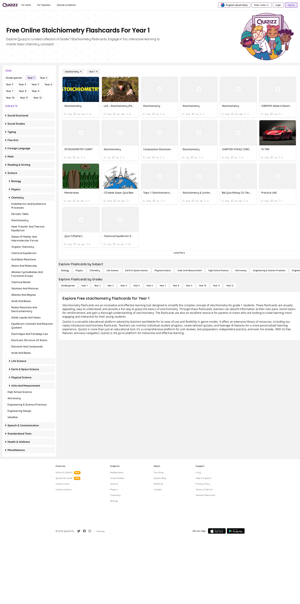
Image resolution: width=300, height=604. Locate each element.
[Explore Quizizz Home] (10, 5)
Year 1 (30, 77)
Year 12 (37, 97)
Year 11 (24, 97)
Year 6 (48, 84)
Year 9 (35, 91)
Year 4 (22, 84)
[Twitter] (78, 531)
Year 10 (10, 97)
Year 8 (22, 91)
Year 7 (9, 91)
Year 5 (35, 84)
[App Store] (217, 531)
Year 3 (9, 84)
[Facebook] (84, 531)
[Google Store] (236, 531)
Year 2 (43, 77)
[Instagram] (89, 531)
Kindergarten (14, 77)
